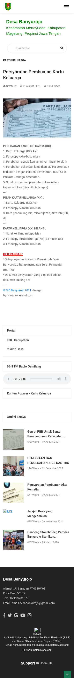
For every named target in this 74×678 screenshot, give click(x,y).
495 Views (33, 521)
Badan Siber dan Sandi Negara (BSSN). (39, 641)
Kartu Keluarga (14, 60)
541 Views (33, 495)
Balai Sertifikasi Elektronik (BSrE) (51, 637)
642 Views (33, 441)
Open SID (45, 663)
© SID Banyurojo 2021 (17, 290)
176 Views (33, 468)
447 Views (33, 542)
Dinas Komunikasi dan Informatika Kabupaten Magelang (37, 644)
